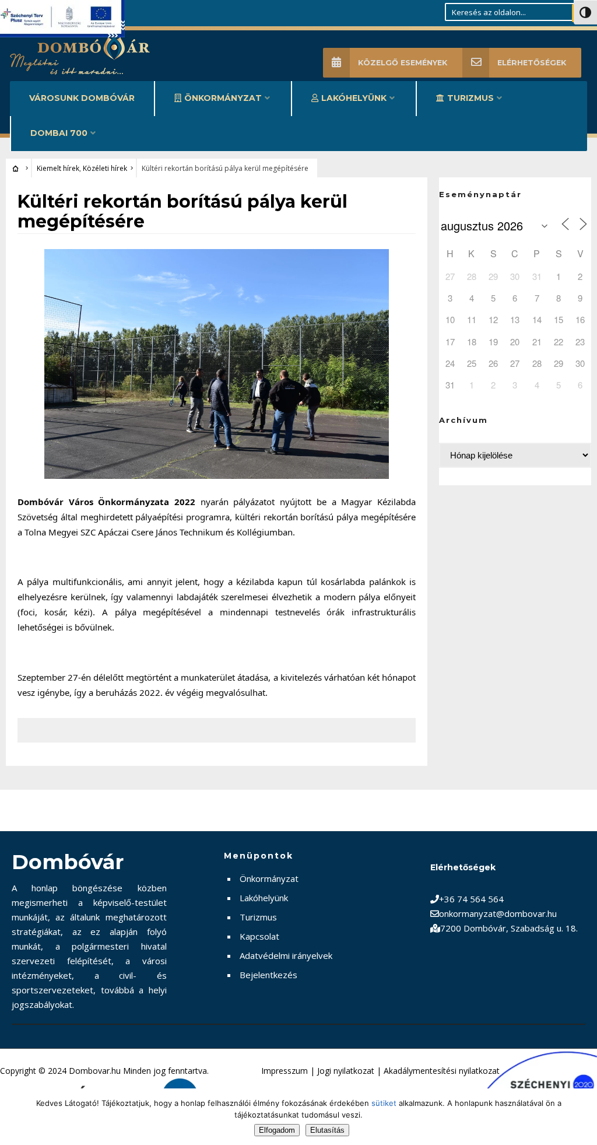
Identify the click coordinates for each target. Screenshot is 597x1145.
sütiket (383, 1103)
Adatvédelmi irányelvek (286, 955)
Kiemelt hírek (58, 168)
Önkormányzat (223, 98)
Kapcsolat (259, 936)
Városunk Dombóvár (82, 98)
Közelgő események (402, 62)
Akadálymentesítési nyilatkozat (442, 1070)
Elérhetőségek (531, 62)
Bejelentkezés (268, 975)
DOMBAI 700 (58, 133)
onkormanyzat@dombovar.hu (498, 913)
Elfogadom (277, 1130)
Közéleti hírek (105, 168)
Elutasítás (327, 1130)
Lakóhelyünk (354, 98)
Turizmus (470, 98)
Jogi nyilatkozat (345, 1070)
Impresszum (284, 1070)
